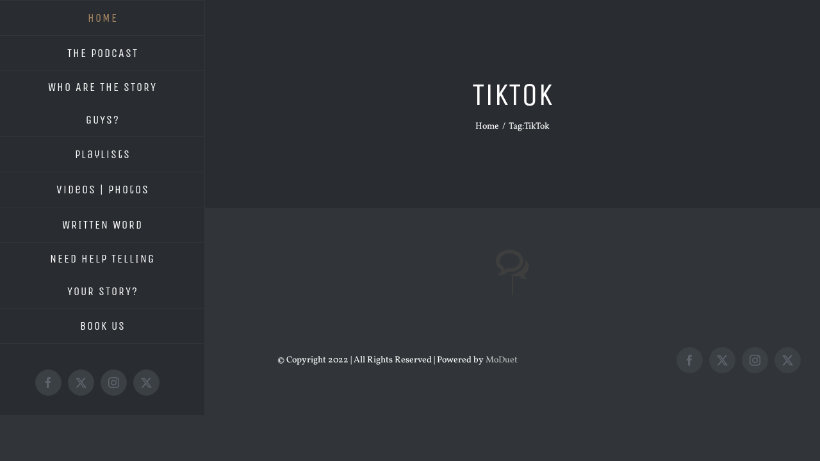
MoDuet (502, 360)
